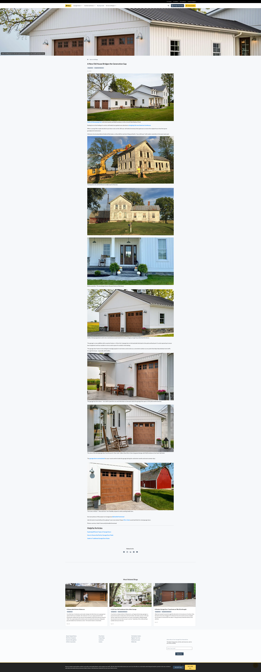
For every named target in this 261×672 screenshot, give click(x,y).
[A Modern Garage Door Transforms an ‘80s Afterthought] (174, 595)
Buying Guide (100, 5)
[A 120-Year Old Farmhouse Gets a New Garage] (130, 595)
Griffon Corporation (71, 641)
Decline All (190, 667)
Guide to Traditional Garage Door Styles (98, 538)
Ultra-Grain (126, 520)
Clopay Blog (101, 638)
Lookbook (101, 639)
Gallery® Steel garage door (94, 122)
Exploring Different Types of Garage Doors (99, 532)
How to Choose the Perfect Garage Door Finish (100, 535)
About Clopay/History (71, 636)
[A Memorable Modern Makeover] (86, 595)
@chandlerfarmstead (118, 516)
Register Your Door (135, 638)
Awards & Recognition (71, 639)
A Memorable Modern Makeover (76, 609)
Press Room (101, 636)
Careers (100, 641)
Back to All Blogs (94, 59)
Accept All (178, 667)
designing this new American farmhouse (140, 125)
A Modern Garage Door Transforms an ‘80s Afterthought (171, 609)
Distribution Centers (136, 636)
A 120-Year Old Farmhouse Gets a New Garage (123, 609)
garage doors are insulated (97, 458)
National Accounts (135, 639)
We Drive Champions (71, 638)
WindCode (133, 641)
